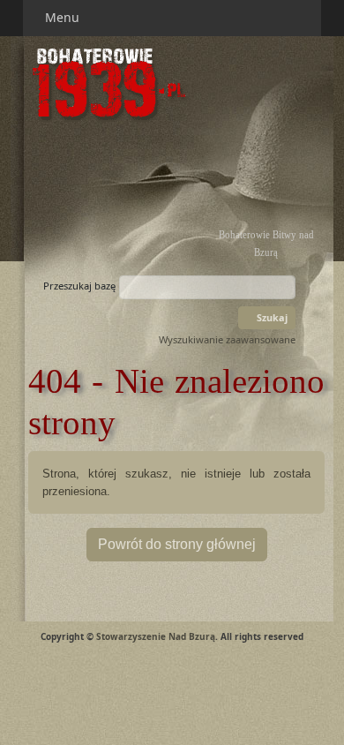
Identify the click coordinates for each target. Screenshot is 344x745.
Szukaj (271, 317)
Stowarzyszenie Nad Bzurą (155, 636)
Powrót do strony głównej (177, 544)
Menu (64, 17)
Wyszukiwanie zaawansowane (227, 339)
